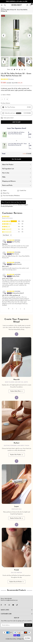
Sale (3, 15)
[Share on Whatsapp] (22, 69)
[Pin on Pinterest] (17, 69)
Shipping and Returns (9, 181)
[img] (10, 240)
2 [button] (12, 308)
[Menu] (1, 4)
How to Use (5, 173)
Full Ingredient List (8, 168)
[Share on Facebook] (12, 69)
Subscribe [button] (28, 625)
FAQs (3, 177)
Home (2, 8)
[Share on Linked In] (19, 69)
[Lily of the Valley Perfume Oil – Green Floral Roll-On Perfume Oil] (13, 61)
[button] (30, 5)
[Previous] (4, 35)
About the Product (7, 164)
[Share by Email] (24, 69)
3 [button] (16, 308)
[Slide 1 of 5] (16, 35)
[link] (16, 362)
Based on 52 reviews (7, 218)
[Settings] (27, 5)
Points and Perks (7, 185)
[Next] (29, 35)
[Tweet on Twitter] (14, 69)
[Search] (4, 4)
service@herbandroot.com (11, 600)
